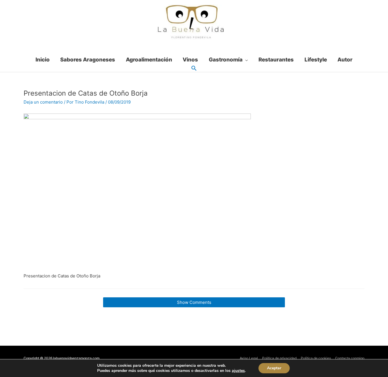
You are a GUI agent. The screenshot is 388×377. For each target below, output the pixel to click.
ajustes (238, 370)
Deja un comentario (43, 102)
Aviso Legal (249, 358)
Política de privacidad (279, 358)
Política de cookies (316, 358)
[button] (194, 68)
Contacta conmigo (349, 358)
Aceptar (274, 368)
